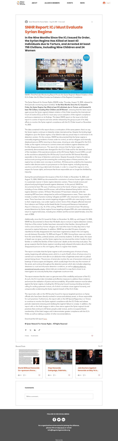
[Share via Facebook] (26, 330)
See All (100, 346)
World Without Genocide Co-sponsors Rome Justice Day (28, 369)
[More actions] (92, 22)
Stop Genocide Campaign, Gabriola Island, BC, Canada (57, 369)
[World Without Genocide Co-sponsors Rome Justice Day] (29, 357)
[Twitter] (59, 419)
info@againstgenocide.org (59, 430)
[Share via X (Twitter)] (30, 330)
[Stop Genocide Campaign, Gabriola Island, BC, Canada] (59, 357)
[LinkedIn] (63, 419)
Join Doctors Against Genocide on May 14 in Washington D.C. (87, 369)
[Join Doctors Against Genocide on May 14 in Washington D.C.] (89, 357)
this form (61, 428)
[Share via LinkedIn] (35, 330)
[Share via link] (39, 330)
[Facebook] (54, 419)
